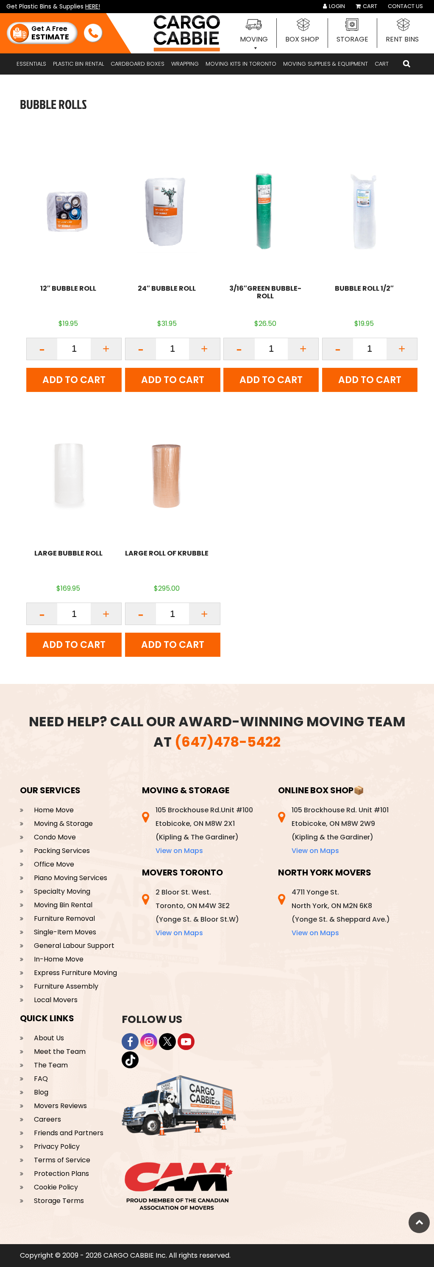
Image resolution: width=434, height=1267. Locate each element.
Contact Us (405, 6)
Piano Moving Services (70, 878)
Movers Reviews (60, 1106)
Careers (47, 1119)
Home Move (54, 810)
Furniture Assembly (66, 986)
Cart (369, 6)
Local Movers (56, 1000)
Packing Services (62, 851)
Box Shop (302, 39)
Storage (352, 39)
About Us (49, 1038)
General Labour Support (74, 945)
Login (336, 6)
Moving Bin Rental (63, 905)
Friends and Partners (68, 1133)
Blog (41, 1092)
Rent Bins (402, 39)
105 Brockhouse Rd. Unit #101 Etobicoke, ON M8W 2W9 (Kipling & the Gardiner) (340, 830)
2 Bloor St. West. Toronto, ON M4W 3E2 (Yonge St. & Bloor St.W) (197, 912)
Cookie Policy (56, 1187)
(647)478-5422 (228, 741)
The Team (51, 1065)
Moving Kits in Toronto (241, 64)
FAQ (41, 1079)
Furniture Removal (64, 918)
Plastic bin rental (78, 64)
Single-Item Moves (65, 932)
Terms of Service (62, 1160)
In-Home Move (58, 959)
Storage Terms (59, 1201)
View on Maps (179, 851)
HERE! (92, 6)
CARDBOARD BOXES (137, 64)
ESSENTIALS (31, 64)
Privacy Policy (57, 1146)
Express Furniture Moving (75, 973)
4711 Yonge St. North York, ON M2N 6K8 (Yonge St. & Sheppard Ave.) (341, 912)
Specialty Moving (62, 891)
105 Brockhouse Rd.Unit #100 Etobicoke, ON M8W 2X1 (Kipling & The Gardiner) (204, 830)
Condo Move (55, 837)
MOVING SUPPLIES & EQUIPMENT (325, 64)
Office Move (54, 864)
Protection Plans (61, 1173)
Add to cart (74, 379)
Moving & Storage (63, 823)
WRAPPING (185, 64)
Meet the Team (60, 1051)
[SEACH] (406, 64)
